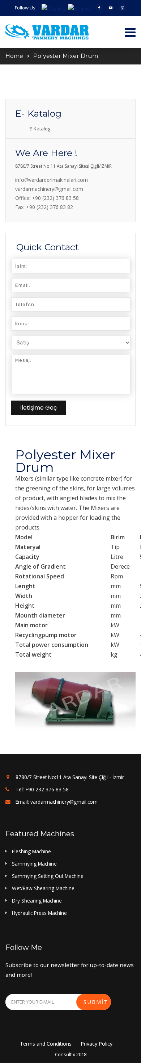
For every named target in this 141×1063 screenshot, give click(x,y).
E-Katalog (40, 128)
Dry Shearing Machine (37, 900)
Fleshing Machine (31, 851)
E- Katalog (38, 113)
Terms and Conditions (46, 1043)
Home (14, 56)
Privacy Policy (96, 1043)
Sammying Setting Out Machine (48, 875)
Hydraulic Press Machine (39, 912)
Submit (96, 1001)
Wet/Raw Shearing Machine (43, 888)
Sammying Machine (34, 863)
